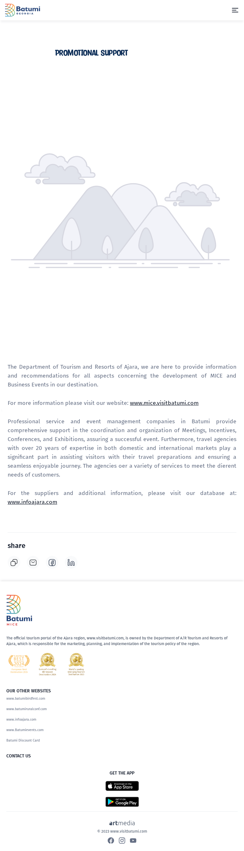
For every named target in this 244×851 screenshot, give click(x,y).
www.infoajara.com (32, 501)
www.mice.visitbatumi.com (164, 402)
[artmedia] (122, 822)
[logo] (22, 10)
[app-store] (122, 785)
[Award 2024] (47, 664)
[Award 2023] (76, 664)
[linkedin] (71, 562)
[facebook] (52, 562)
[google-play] (122, 801)
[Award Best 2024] (19, 664)
